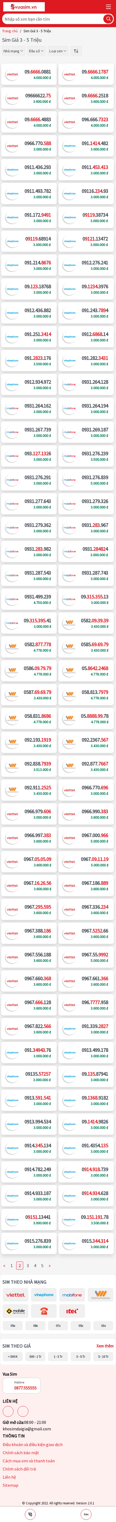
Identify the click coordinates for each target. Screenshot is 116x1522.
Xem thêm (105, 1345)
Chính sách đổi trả (19, 1469)
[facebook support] (8, 1411)
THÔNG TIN (14, 1435)
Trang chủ (10, 30)
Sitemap (10, 1485)
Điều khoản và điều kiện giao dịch (33, 1444)
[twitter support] (23, 1411)
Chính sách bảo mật (21, 1452)
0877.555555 (25, 1387)
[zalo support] (86, 1514)
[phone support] (30, 1514)
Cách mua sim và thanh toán (29, 1460)
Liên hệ (9, 1477)
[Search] (108, 18)
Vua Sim (10, 1374)
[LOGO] (24, 6)
